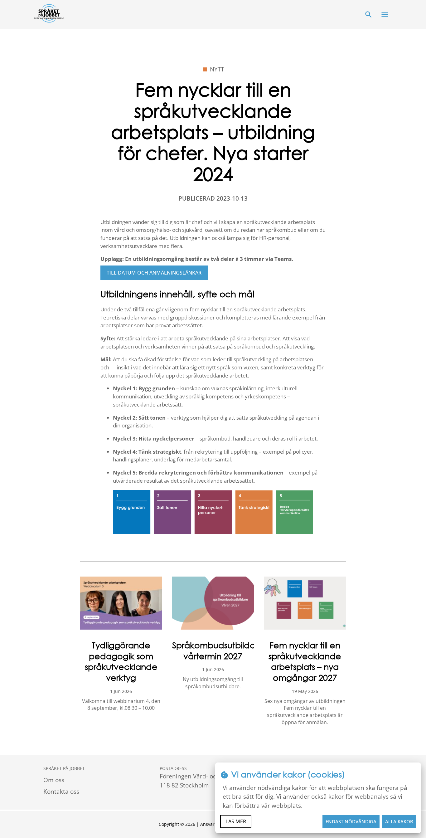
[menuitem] (96, 780)
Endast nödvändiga (351, 821)
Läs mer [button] (235, 821)
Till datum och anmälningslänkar (154, 272)
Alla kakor (399, 821)
